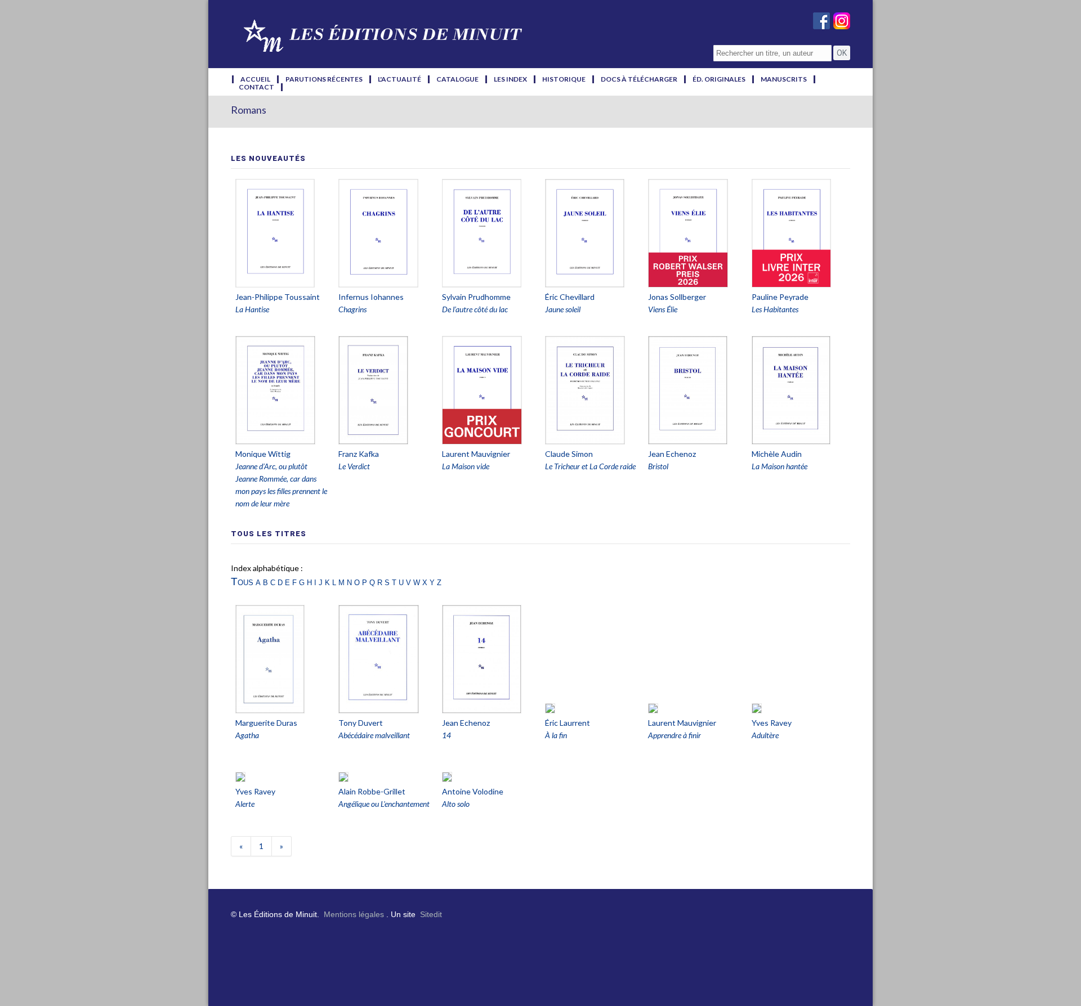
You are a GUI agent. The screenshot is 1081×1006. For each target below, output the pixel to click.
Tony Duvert (360, 722)
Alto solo (456, 804)
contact (256, 87)
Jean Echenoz (672, 454)
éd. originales (719, 79)
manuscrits (784, 79)
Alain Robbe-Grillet (371, 791)
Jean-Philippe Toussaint (277, 297)
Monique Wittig (263, 454)
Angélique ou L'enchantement (384, 804)
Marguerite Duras (266, 722)
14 (446, 735)
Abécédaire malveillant (374, 735)
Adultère (765, 735)
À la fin (556, 735)
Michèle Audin (777, 454)
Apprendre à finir (674, 735)
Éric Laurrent (567, 722)
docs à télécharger (639, 79)
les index (510, 79)
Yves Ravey (772, 722)
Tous (242, 581)
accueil (255, 79)
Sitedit (431, 914)
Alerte (244, 804)
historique (564, 79)
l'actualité (399, 79)
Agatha (247, 735)
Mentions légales (354, 914)
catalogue (457, 79)
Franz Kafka (358, 454)
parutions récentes (324, 79)
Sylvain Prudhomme (476, 297)
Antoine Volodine (472, 791)
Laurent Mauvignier (476, 454)
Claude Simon (569, 454)
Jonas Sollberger (677, 297)
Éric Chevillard (570, 297)
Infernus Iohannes (371, 297)
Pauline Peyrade (780, 297)
